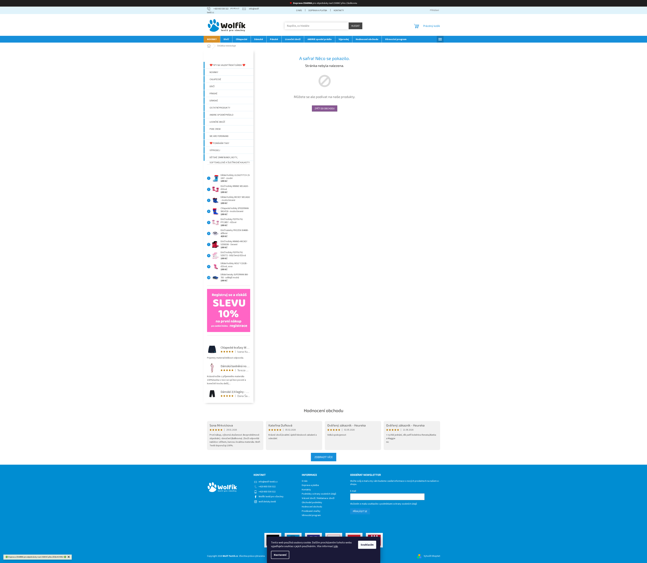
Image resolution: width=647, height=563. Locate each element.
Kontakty (339, 10)
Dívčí (212, 86)
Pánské (213, 93)
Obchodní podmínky (312, 502)
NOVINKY (214, 72)
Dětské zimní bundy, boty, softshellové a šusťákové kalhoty (230, 158)
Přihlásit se (360, 511)
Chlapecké (215, 79)
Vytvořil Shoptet (432, 556)
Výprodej (215, 150)
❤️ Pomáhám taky (219, 143)
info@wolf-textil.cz (268, 481)
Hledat (355, 25)
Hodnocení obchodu (323, 410)
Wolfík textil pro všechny (271, 496)
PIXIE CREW (215, 129)
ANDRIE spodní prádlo (221, 115)
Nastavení (280, 555)
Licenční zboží (217, 122)
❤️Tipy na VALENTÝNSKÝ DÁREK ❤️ (227, 65)
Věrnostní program (311, 515)
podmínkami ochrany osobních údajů (398, 504)
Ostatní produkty (220, 107)
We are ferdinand (219, 136)
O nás (299, 10)
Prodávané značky (311, 511)
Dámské (214, 100)
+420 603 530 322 (267, 486)
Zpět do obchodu (325, 108)
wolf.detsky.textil (267, 501)
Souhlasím (367, 545)
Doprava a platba (318, 10)
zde (336, 546)
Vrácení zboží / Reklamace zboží (318, 498)
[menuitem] (212, 39)
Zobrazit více (323, 457)
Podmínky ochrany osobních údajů (319, 494)
